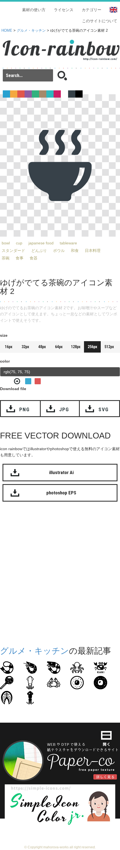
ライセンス (63, 10)
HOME (6, 31)
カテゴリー (91, 10)
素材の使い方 (33, 10)
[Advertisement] (60, 572)
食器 (33, 258)
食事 (19, 258)
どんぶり (39, 250)
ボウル (59, 250)
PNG (24, 409)
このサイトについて (99, 21)
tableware (68, 243)
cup (19, 243)
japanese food (41, 243)
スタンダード (13, 250)
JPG (64, 409)
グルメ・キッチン (31, 31)
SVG (104, 409)
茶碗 (5, 258)
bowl (6, 243)
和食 (75, 250)
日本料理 (92, 250)
